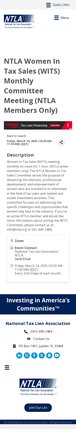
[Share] (61, 142)
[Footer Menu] (7, 367)
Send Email (23, 259)
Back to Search (16, 136)
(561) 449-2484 (41, 331)
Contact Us (41, 339)
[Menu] (58, 5)
